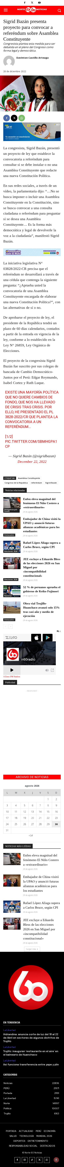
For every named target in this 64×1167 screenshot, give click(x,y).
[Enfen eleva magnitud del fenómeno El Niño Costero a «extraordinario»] (12, 503)
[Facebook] (25, 3)
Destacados (9, 535)
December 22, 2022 (32, 461)
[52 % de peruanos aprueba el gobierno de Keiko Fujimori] (12, 591)
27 (32, 824)
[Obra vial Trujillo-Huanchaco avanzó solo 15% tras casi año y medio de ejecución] (12, 607)
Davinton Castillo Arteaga (32, 57)
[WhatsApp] (21, 118)
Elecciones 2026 (10, 551)
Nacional (8, 596)
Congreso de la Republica (16, 482)
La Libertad (9, 1030)
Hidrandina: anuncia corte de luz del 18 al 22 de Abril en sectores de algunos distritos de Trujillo (31, 1038)
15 (48, 811)
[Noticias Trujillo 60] (32, 10)
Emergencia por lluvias (10, 510)
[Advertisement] (32, 725)
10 (7, 811)
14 (40, 811)
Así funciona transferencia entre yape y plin (31, 1064)
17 (7, 817)
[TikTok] (32, 1160)
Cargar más (31, 949)
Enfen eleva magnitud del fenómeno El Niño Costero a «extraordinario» (41, 503)
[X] (32, 3)
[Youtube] (39, 3)
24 (7, 824)
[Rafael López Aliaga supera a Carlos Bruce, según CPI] (12, 547)
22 (48, 817)
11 (16, 811)
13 (32, 811)
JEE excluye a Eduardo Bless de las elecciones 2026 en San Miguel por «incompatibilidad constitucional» (39, 929)
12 (24, 811)
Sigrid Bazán (51, 482)
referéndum (36, 482)
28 (40, 824)
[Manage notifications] (56, 1159)
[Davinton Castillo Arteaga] (9, 61)
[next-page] (11, 626)
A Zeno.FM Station (11, 676)
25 (16, 824)
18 (16, 817)
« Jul (31, 835)
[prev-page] (5, 626)
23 (56, 817)
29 (48, 824)
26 (24, 824)
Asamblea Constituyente (29, 478)
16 (56, 811)
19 (24, 817)
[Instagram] (25, 1160)
